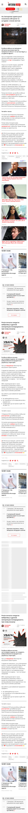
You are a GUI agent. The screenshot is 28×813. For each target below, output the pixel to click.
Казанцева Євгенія (7, 24)
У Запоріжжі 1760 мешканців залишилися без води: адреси (8, 272)
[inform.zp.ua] (14, 4)
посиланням (19, 145)
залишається (5, 126)
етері (10, 60)
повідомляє (9, 365)
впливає (4, 435)
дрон (16, 463)
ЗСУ (24, 156)
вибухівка (4, 463)
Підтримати (10, 9)
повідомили (10, 806)
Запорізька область (18, 156)
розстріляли (11, 103)
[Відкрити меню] (2, 4)
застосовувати (10, 94)
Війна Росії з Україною (4, 157)
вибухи (12, 116)
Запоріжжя (11, 156)
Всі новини (14, 315)
